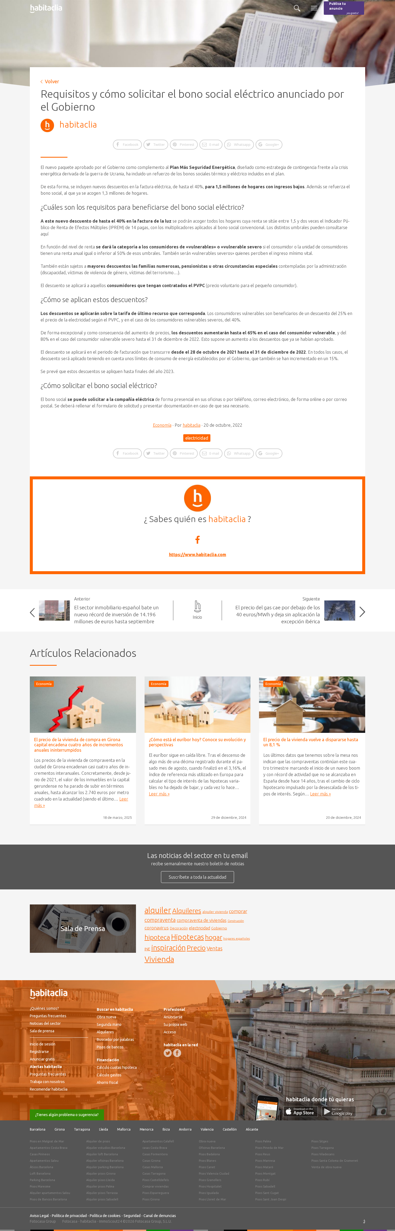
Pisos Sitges (319, 1141)
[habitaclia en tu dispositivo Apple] (302, 1115)
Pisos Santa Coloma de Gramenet (334, 1160)
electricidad (196, 438)
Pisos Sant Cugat (267, 1192)
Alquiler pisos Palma (100, 1186)
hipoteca (157, 937)
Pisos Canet (207, 1167)
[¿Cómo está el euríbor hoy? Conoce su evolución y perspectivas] (198, 704)
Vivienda (159, 959)
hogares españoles (236, 938)
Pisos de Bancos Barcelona (48, 1199)
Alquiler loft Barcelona (102, 1154)
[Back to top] (383, 1219)
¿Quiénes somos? (44, 1008)
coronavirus (157, 927)
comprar (238, 911)
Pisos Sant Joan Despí (270, 1199)
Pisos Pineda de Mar (269, 1147)
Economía (162, 425)
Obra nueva (106, 1017)
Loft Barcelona (40, 1173)
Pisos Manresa (265, 1160)
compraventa (160, 920)
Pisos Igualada (209, 1192)
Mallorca (124, 1129)
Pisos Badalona (209, 1154)
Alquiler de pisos (98, 1141)
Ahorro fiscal (107, 1082)
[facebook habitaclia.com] (177, 1053)
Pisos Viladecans (322, 1154)
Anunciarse (173, 1017)
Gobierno (219, 928)
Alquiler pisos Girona (101, 1173)
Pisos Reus (262, 1154)
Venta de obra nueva (326, 1167)
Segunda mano (109, 1024)
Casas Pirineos (40, 1154)
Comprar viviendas (155, 1186)
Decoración (179, 928)
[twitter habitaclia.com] (168, 1053)
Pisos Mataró (264, 1167)
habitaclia (78, 124)
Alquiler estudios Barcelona (105, 1147)
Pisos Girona (151, 1199)
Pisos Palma (263, 1141)
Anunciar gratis (42, 1059)
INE (147, 949)
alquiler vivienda (215, 912)
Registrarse (39, 1051)
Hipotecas (187, 937)
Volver (52, 81)
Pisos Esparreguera (155, 1192)
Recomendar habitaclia (48, 1089)
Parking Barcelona (42, 1180)
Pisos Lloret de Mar (212, 1199)
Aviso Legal (39, 1216)
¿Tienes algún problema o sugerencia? (67, 1115)
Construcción (236, 920)
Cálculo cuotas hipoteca (117, 1067)
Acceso (170, 1032)
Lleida (103, 1129)
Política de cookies (105, 1216)
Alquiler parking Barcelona (105, 1167)
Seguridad (132, 1216)
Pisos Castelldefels (155, 1180)
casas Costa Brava (154, 1147)
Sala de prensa (42, 1031)
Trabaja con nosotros (47, 1082)
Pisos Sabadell (265, 1186)
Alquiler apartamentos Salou (50, 1192)
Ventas (214, 948)
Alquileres (186, 910)
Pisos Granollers (210, 1180)
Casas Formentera (155, 1154)
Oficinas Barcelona (212, 1147)
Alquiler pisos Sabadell (102, 1199)
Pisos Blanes (207, 1160)
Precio (196, 948)
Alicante (252, 1129)
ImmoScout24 (110, 1221)
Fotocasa (69, 1221)
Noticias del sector (45, 1023)
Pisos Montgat (265, 1173)
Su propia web (175, 1024)
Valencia (207, 1129)
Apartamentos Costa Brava (48, 1147)
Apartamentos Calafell (158, 1141)
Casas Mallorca (152, 1167)
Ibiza (166, 1129)
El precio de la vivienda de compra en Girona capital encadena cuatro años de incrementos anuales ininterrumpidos (78, 744)
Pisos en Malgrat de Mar (47, 1141)
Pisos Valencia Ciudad (214, 1173)
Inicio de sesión (42, 1044)
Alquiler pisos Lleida (100, 1180)
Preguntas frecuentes (48, 1016)
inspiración (168, 948)
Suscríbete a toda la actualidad (197, 877)
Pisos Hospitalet (210, 1186)
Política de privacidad (69, 1216)
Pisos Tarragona (322, 1147)
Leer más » (159, 793)
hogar (213, 937)
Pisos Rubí (262, 1180)
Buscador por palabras (115, 1039)
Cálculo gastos (109, 1075)
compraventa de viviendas (202, 920)
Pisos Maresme (40, 1186)
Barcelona (37, 1129)
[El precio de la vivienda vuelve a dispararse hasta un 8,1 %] (312, 704)
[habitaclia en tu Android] (339, 1115)
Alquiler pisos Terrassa (102, 1192)
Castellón (230, 1129)
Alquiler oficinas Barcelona (105, 1160)
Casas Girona (151, 1160)
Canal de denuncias (159, 1216)
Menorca (146, 1129)
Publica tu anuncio (344, 8)
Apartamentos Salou (44, 1160)
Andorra (185, 1129)
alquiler (158, 910)
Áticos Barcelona (41, 1167)
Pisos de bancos (110, 1047)
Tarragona (82, 1129)
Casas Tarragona (154, 1173)
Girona (60, 1129)
